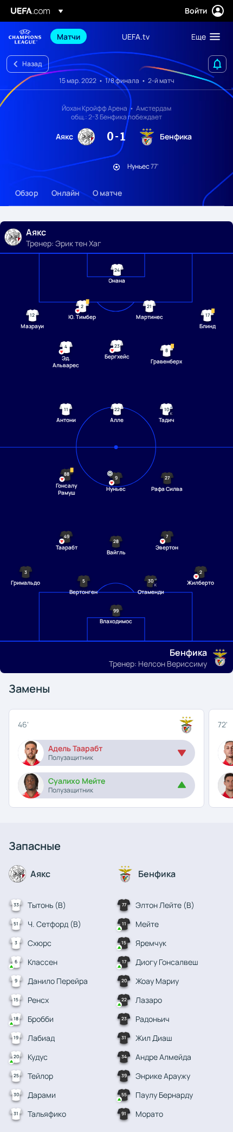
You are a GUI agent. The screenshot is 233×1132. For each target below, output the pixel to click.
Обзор (26, 193)
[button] (203, 36)
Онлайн (65, 193)
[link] (68, 36)
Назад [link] (32, 63)
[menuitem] (80, 36)
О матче (107, 193)
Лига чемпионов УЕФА (25, 36)
